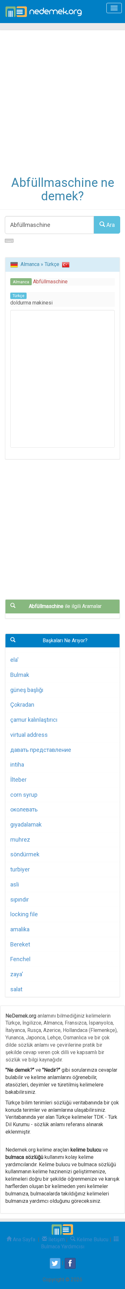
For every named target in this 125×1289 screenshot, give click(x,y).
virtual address (29, 734)
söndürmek (24, 854)
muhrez (20, 839)
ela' (14, 659)
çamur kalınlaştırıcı (33, 719)
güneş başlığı (26, 689)
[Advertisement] (62, 107)
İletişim (56, 1239)
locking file (24, 914)
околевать (24, 809)
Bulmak (19, 674)
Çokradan (22, 704)
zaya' (16, 974)
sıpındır (19, 899)
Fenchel (20, 959)
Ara (110, 224)
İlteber (18, 779)
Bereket (20, 944)
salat (16, 989)
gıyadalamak (26, 824)
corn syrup (24, 794)
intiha (17, 764)
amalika (19, 929)
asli (14, 884)
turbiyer (20, 869)
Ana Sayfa (23, 1239)
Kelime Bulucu (91, 1239)
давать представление (40, 749)
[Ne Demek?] (45, 11)
